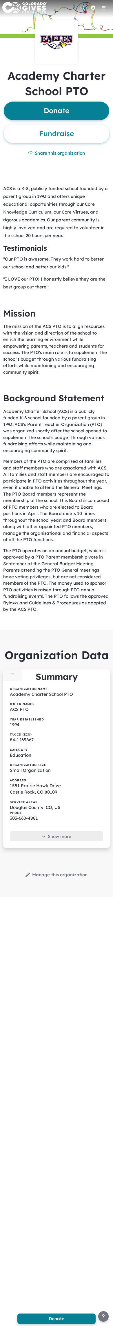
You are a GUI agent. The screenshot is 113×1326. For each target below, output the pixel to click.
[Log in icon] (93, 7)
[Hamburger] (103, 7)
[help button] (103, 1316)
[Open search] (82, 7)
